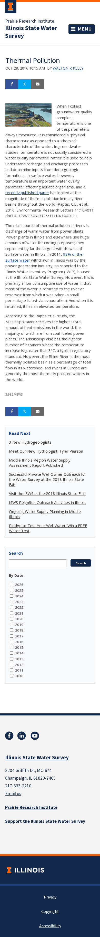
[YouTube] (35, 735)
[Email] (37, 84)
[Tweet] (24, 84)
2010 (19, 676)
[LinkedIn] (21, 735)
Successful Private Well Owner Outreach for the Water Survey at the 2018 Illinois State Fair (47, 479)
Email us (13, 793)
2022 (19, 607)
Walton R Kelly (68, 68)
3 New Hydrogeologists (30, 442)
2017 (19, 636)
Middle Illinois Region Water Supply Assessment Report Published (40, 462)
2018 (19, 630)
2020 (19, 619)
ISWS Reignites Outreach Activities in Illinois (47, 502)
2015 (19, 647)
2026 (19, 584)
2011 (19, 670)
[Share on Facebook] (11, 84)
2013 (19, 659)
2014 (19, 653)
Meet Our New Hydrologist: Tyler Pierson (46, 451)
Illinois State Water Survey (31, 32)
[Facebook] (9, 735)
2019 (19, 624)
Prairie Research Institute (29, 21)
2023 (19, 601)
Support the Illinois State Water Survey (45, 821)
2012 (19, 664)
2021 (19, 613)
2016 (19, 641)
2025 (19, 590)
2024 (19, 596)
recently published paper (27, 192)
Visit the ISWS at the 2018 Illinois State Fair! (47, 493)
